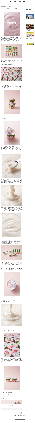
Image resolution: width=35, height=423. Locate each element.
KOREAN (31, 0)
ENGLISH (33, 0)
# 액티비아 (9, 405)
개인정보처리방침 (16, 415)
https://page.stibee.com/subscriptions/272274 (13, 396)
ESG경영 (15, 1)
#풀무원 (1, 405)
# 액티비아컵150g (12, 405)
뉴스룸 (5, 1)
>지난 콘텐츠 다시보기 (3, 398)
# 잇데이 (4, 405)
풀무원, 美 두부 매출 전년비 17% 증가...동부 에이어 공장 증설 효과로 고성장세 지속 (30, 39)
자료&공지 (24, 1)
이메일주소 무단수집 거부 (23, 415)
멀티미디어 (19, 1)
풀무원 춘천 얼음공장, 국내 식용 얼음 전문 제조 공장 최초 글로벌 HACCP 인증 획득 (30, 21)
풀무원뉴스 (11, 1)
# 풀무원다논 (6, 405)
